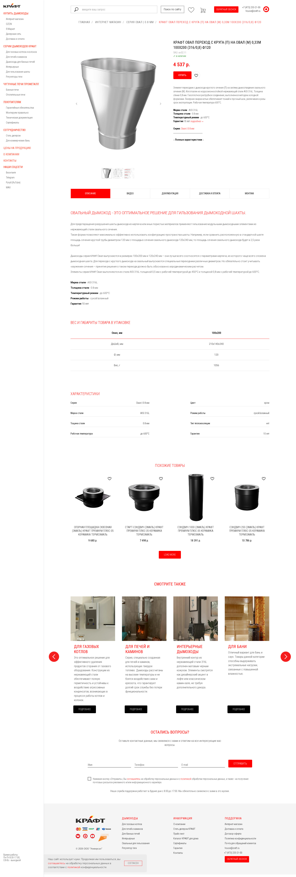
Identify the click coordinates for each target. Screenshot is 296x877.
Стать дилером (13, 135)
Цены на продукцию (17, 148)
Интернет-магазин (15, 19)
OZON (9, 24)
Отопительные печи (15, 94)
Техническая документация (19, 117)
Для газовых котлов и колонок (21, 52)
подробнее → (197, 121)
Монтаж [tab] (249, 193)
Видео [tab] (130, 193)
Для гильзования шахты (18, 71)
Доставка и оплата (15, 38)
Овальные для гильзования (136, 843)
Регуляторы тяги (14, 76)
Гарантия (177, 848)
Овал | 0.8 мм (187, 128)
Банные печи (12, 89)
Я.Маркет (10, 29)
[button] (226, 9)
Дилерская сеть (13, 34)
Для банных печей (131, 833)
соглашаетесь (134, 779)
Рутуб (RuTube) (13, 182)
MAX (8, 187)
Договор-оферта (233, 833)
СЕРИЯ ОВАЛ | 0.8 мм (140, 22)
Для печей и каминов (16, 56)
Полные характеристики (188, 139)
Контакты (9, 160)
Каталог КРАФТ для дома (185, 838)
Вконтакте (11, 172)
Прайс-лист (178, 833)
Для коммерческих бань (18, 140)
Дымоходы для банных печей (20, 61)
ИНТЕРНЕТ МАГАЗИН (108, 22)
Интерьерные (12, 66)
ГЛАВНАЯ (84, 22)
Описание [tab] (90, 193)
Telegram (10, 177)
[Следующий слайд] (160, 103)
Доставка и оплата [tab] (209, 193)
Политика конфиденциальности (240, 838)
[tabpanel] (170, 254)
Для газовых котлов (132, 824)
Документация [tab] (170, 193)
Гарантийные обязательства (20, 107)
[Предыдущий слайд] (76, 103)
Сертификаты (12, 122)
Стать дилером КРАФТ (184, 829)
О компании (11, 154)
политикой (186, 779)
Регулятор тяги (129, 848)
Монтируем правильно (17, 112)
